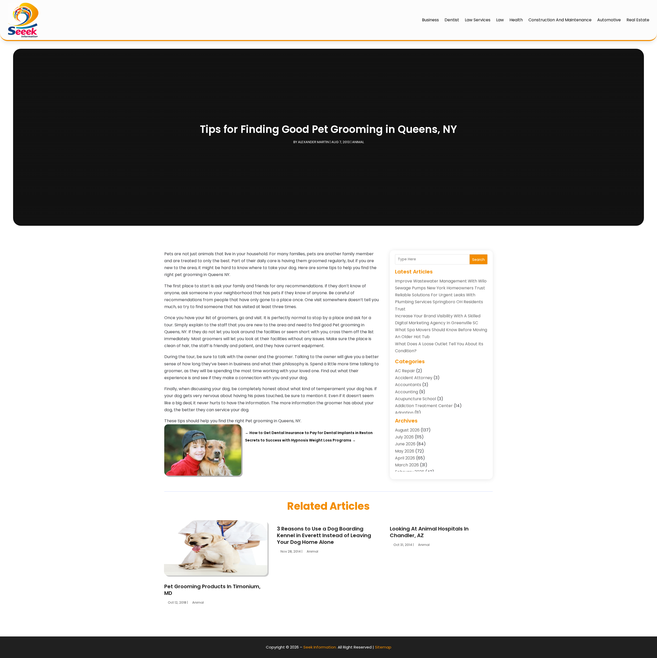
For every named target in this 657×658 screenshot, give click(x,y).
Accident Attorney (413, 378)
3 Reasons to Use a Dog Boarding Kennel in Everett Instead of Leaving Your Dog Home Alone (324, 535)
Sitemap (383, 647)
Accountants (408, 385)
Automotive (609, 20)
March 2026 (407, 465)
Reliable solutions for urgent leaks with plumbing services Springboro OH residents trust (439, 302)
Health (516, 20)
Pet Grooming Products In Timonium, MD (212, 590)
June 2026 (405, 444)
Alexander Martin (313, 142)
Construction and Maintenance (560, 20)
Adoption (404, 413)
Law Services (477, 20)
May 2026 (404, 451)
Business (430, 20)
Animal (358, 142)
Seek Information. (320, 647)
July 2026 (404, 437)
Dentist (452, 20)
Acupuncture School (415, 399)
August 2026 (407, 430)
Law (500, 20)
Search (478, 259)
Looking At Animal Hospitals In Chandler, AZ (429, 532)
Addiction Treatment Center (424, 406)
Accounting (406, 392)
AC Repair (405, 371)
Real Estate (637, 20)
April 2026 (405, 458)
